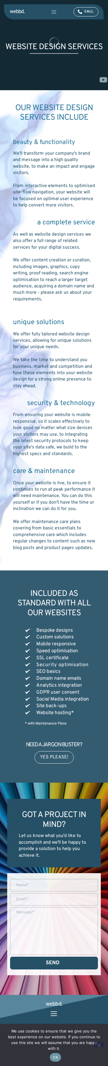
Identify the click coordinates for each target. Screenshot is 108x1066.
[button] (54, 12)
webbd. (17, 11)
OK (55, 1057)
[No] (99, 1044)
